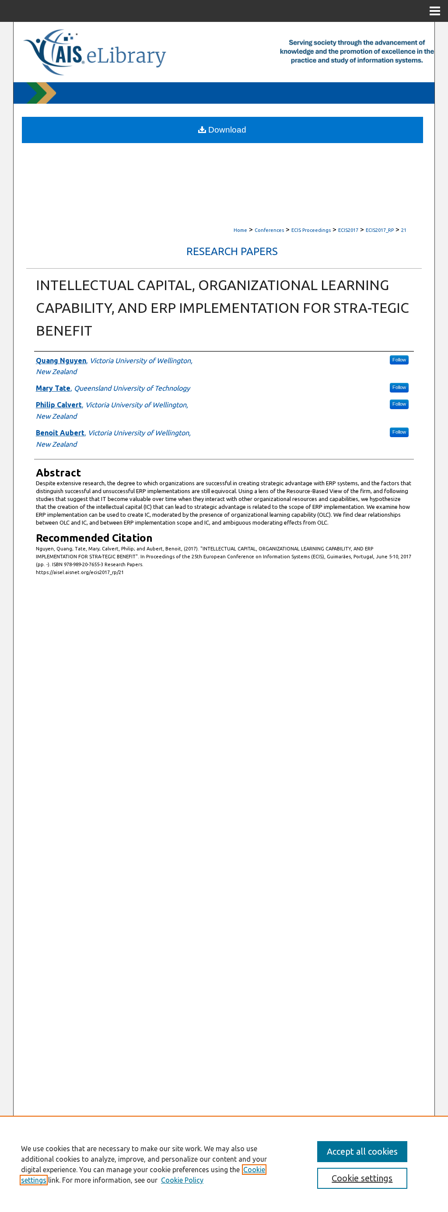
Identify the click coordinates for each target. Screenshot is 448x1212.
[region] (224, 1164)
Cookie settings (362, 1178)
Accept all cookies (362, 1151)
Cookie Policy (182, 1180)
